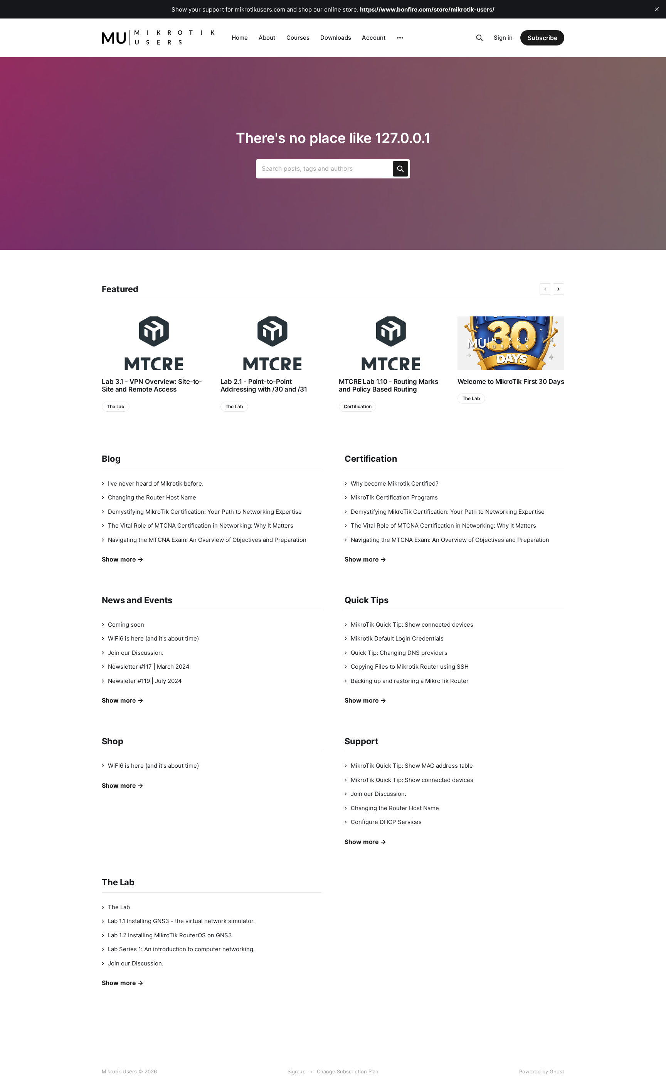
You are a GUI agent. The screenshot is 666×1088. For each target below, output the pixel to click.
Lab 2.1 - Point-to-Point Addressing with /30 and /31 (264, 385)
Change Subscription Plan (347, 1071)
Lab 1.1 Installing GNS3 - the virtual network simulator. (181, 921)
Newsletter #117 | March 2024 (149, 666)
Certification (357, 406)
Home (240, 37)
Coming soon (126, 624)
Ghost (557, 1071)
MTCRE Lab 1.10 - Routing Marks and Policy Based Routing (388, 385)
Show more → (122, 559)
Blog (111, 459)
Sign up (297, 1071)
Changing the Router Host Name (152, 497)
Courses (297, 37)
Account (374, 37)
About (267, 37)
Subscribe (542, 38)
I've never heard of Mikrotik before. (156, 483)
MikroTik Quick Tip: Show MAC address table (412, 765)
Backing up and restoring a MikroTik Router (410, 680)
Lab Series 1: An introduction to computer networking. (181, 949)
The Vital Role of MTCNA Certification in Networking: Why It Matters (200, 525)
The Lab (115, 406)
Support (361, 741)
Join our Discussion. (135, 652)
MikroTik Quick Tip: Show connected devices (412, 624)
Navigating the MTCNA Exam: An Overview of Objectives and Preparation (207, 539)
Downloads (335, 37)
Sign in (503, 37)
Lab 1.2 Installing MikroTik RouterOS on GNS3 (170, 935)
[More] (400, 38)
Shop (112, 741)
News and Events (137, 600)
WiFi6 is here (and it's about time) (153, 638)
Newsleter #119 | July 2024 (145, 680)
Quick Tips (366, 600)
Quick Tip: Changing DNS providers (399, 652)
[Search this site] (479, 38)
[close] (657, 9)
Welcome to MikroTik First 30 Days (510, 381)
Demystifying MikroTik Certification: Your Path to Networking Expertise (205, 511)
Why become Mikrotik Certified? (395, 483)
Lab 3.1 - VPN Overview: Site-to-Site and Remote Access (152, 385)
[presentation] (545, 289)
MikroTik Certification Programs (394, 497)
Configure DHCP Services (386, 822)
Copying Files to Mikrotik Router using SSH (410, 666)
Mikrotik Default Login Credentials (397, 638)
